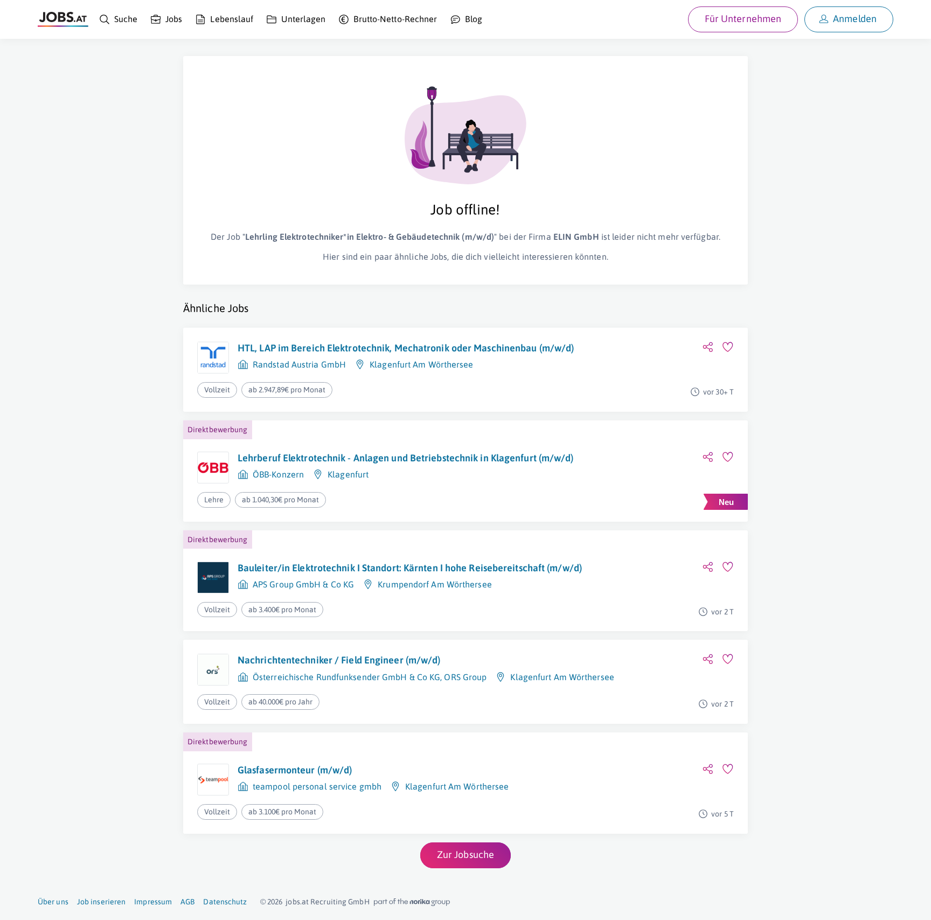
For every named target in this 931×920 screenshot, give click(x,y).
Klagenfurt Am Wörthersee (421, 364)
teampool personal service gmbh (317, 786)
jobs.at (297, 901)
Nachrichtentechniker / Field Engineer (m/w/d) (339, 660)
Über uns (53, 901)
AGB (187, 901)
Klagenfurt (348, 474)
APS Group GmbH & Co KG (303, 584)
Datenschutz (225, 901)
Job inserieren (101, 901)
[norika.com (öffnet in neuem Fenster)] (412, 902)
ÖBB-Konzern (278, 474)
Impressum (153, 901)
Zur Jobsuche (465, 854)
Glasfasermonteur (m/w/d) (295, 770)
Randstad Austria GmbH (299, 364)
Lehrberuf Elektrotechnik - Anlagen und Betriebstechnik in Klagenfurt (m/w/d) (406, 458)
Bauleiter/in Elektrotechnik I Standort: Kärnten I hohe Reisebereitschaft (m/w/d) (410, 567)
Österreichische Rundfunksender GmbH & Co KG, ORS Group (370, 677)
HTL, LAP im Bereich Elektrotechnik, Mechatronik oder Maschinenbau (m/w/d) (406, 348)
